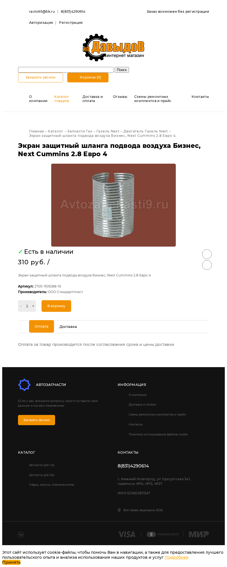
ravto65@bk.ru (42, 11)
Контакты (200, 97)
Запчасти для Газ (41, 465)
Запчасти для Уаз (41, 475)
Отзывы (120, 97)
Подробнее (177, 557)
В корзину (56, 306)
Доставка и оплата (92, 99)
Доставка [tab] (68, 326)
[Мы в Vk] (21, 534)
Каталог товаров (61, 99)
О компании (38, 99)
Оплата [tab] (41, 326)
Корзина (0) (90, 77)
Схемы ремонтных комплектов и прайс (152, 99)
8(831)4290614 (73, 11)
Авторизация (41, 22)
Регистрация (70, 22)
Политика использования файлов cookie (158, 434)
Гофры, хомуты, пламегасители (51, 485)
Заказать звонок (40, 77)
